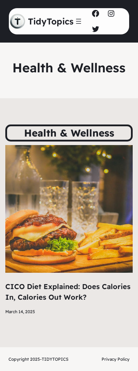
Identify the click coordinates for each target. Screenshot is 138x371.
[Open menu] (78, 21)
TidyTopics (51, 21)
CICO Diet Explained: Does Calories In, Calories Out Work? (68, 291)
